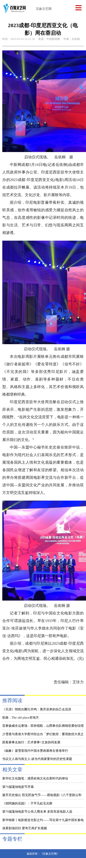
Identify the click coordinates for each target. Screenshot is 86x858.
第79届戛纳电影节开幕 (18, 786)
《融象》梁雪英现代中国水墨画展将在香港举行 (35, 750)
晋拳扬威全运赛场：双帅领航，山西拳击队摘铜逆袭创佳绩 (43, 725)
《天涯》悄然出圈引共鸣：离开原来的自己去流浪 (36, 709)
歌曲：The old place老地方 (20, 717)
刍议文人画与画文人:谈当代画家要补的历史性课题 (37, 759)
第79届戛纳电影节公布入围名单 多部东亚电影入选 (37, 811)
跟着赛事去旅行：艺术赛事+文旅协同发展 (31, 742)
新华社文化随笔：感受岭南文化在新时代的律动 (35, 778)
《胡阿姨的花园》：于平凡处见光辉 (27, 803)
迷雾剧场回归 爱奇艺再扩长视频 (24, 828)
